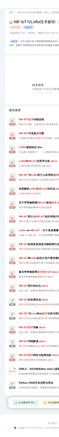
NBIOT (28, 27)
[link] (11, 12)
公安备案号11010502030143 (30, 428)
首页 (11, 12)
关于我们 (52, 423)
